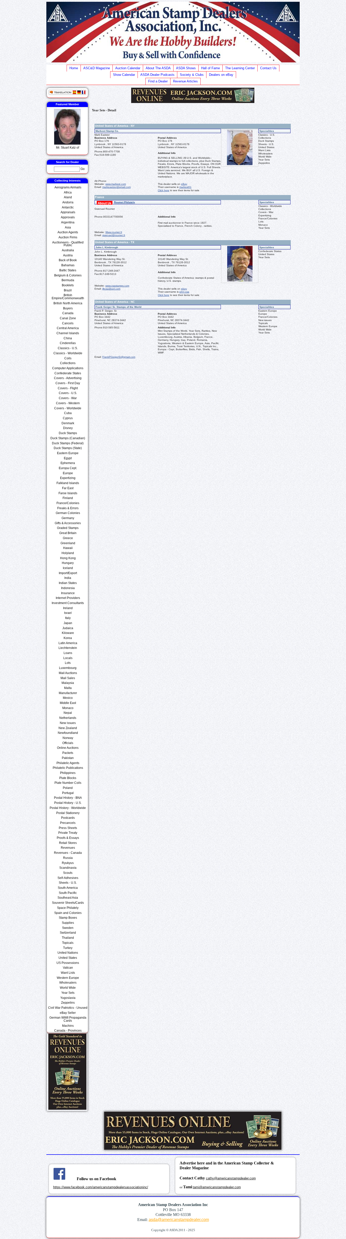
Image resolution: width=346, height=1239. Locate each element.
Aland (68, 197)
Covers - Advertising (68, 378)
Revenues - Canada (68, 852)
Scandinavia (67, 867)
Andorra (67, 202)
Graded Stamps (68, 527)
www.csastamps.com (117, 285)
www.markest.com (115, 184)
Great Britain (67, 533)
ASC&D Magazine (96, 68)
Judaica (67, 628)
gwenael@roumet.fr (113, 235)
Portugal (68, 792)
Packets (67, 752)
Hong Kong (68, 558)
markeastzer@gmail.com (116, 187)
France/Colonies (67, 503)
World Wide (68, 987)
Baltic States (67, 270)
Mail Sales (68, 678)
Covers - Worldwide (67, 408)
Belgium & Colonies (68, 275)
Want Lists (68, 972)
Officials (67, 743)
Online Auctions (68, 747)
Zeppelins (68, 1002)
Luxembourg (67, 667)
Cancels (67, 323)
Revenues (68, 847)
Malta (68, 687)
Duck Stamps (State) (68, 448)
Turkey (67, 947)
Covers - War (68, 398)
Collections (67, 363)
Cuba (68, 413)
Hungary (68, 562)
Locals (67, 658)
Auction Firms (68, 237)
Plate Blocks (67, 778)
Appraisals (68, 212)
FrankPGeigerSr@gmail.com (118, 357)
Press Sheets (68, 827)
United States (68, 957)
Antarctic (68, 207)
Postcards (68, 817)
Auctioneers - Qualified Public (68, 244)
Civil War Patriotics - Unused (67, 1007)
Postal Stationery (68, 813)
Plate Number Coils (67, 782)
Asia (68, 227)
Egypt (68, 458)
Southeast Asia (67, 897)
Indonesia (68, 588)
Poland (68, 787)
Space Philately (68, 907)
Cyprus (68, 418)
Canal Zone (68, 318)
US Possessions (67, 962)
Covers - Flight (68, 388)
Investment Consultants (68, 603)
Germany (68, 518)
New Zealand (68, 728)
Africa (68, 192)
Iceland (68, 568)
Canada (67, 313)
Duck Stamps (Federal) (68, 443)
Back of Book (68, 260)
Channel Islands (67, 333)
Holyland (68, 553)
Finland (68, 498)
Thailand (68, 937)
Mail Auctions (68, 673)
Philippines (67, 772)
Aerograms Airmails (67, 187)
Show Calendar (124, 75)
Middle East (68, 702)
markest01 (185, 187)
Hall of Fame (210, 68)
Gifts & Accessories (68, 523)
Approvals (68, 217)
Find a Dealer (158, 81)
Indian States (68, 583)
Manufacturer (68, 693)
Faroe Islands (68, 493)
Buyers (68, 308)
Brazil (68, 290)
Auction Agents (67, 232)
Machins (68, 1025)
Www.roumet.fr (113, 232)
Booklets (68, 285)
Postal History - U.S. (68, 802)
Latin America (68, 643)
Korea (68, 638)
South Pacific (68, 892)
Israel (68, 612)
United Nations (67, 952)
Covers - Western (68, 403)
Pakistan (68, 757)
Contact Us (268, 68)
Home (73, 68)
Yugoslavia (67, 997)
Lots (68, 662)
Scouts (67, 872)
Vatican (68, 967)
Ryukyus (68, 862)
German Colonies (68, 513)
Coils (67, 358)
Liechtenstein (68, 647)
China (68, 338)
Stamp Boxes (68, 917)
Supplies (68, 922)
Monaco (67, 708)
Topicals (67, 942)
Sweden (67, 927)
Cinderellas (68, 343)
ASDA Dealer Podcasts (157, 75)
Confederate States (67, 373)
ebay (184, 288)
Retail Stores (68, 842)
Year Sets (67, 992)
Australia (68, 250)
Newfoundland (68, 732)
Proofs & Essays (68, 837)
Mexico (68, 697)
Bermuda (68, 280)
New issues (68, 722)
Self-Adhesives (67, 877)
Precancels (67, 822)
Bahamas (67, 265)
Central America (68, 328)
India (67, 577)
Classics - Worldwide (67, 353)
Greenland (68, 543)
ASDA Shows (186, 68)
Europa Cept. (68, 468)
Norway (68, 737)
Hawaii (68, 548)
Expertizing (67, 478)
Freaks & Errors (68, 508)
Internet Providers (68, 597)
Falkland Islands (67, 483)
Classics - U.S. (68, 348)
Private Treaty (67, 832)
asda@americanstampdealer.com (179, 1219)
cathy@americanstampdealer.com (231, 1178)
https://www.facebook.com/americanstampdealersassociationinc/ (100, 1187)
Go (83, 168)
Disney (68, 428)
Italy (68, 618)
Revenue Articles (185, 81)
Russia (68, 857)
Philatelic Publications (68, 767)
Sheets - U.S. (68, 882)
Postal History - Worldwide (68, 807)
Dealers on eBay (221, 75)
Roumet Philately (124, 202)
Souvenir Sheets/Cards (68, 902)
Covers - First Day (67, 383)
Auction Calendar (127, 68)
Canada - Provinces (68, 1030)
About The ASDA (158, 68)
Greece (68, 538)
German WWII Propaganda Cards (67, 1019)
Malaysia (68, 682)
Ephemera (68, 463)
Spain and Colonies (68, 912)
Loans (68, 652)
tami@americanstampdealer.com (217, 1187)
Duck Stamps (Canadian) (67, 438)
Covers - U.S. (68, 393)
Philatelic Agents (67, 763)
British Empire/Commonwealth (68, 296)
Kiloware (68, 632)
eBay (184, 184)
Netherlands (67, 717)
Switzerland (68, 932)
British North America (67, 303)
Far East (67, 488)
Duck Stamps (68, 433)
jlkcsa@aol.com (111, 288)
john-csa (184, 291)
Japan (68, 623)
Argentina (67, 222)
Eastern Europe (68, 453)
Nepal (68, 712)
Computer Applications (67, 368)
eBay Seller (68, 1012)
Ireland (68, 608)
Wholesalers (67, 982)
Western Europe (68, 977)
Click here (163, 190)
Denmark (68, 423)
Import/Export (68, 573)
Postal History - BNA (68, 797)
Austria (68, 255)
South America (68, 887)
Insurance (68, 593)
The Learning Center (240, 68)
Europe (68, 473)
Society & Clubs (192, 75)
